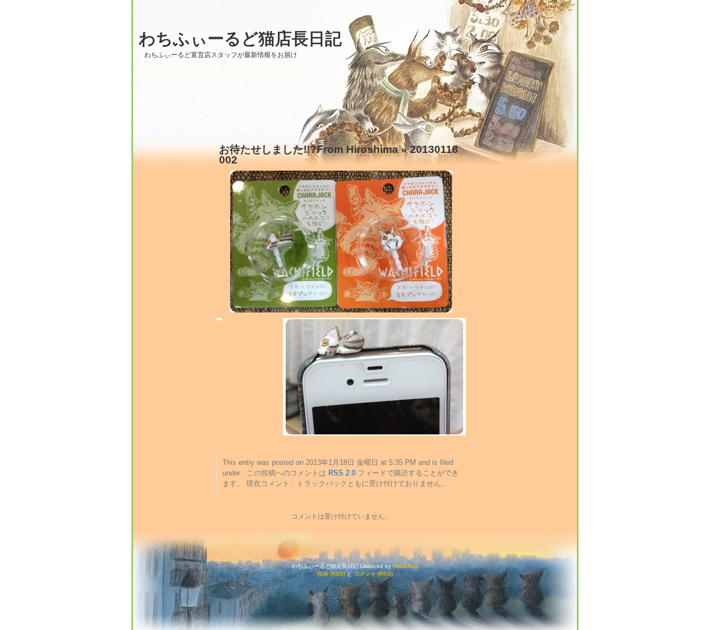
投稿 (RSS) (331, 574)
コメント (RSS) (373, 574)
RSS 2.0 (342, 473)
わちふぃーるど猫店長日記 (240, 38)
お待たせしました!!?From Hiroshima (308, 149)
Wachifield (406, 566)
